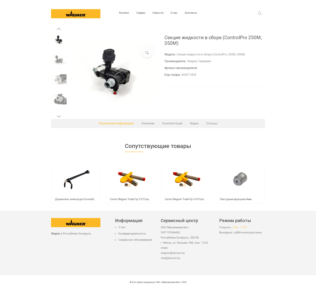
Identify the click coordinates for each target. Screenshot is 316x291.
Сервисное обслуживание (135, 239)
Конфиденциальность (132, 233)
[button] (59, 29)
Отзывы (212, 123)
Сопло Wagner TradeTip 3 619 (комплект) (189, 199)
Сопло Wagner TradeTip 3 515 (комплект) (134, 199)
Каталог (124, 12)
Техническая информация (116, 123)
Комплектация (172, 123)
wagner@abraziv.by (173, 253)
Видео (194, 123)
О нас (174, 12)
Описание (148, 123)
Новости (158, 12)
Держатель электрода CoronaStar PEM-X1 (80, 199)
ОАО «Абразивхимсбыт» (168, 282)
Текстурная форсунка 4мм (235, 199)
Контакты (191, 12)
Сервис (141, 12)
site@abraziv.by (170, 258)
